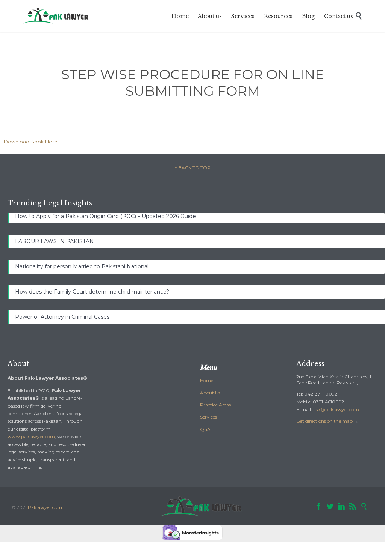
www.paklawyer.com (31, 436)
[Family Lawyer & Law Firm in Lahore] (56, 16)
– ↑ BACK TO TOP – (192, 167)
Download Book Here (31, 142)
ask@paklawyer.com (336, 409)
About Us (210, 393)
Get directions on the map (324, 421)
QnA (205, 429)
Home (206, 380)
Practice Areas (215, 405)
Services (208, 417)
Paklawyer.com (45, 507)
